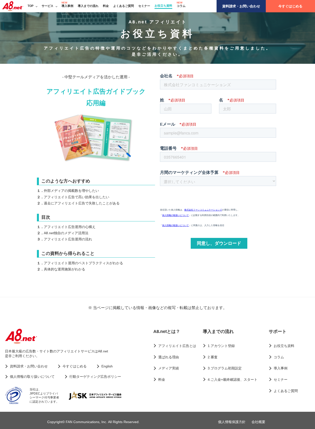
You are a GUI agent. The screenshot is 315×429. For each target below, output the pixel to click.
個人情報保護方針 (232, 422)
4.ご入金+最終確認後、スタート (232, 379)
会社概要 (258, 422)
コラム (181, 6)
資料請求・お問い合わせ (241, 6)
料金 (106, 6)
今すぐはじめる (290, 6)
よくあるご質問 (123, 6)
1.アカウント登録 (221, 346)
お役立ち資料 (163, 5)
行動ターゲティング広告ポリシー (95, 377)
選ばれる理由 (168, 357)
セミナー (144, 6)
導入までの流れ (88, 6)
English (107, 366)
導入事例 (67, 6)
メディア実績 (168, 368)
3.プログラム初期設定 (225, 368)
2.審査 (213, 357)
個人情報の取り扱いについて (32, 377)
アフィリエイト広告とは (177, 346)
